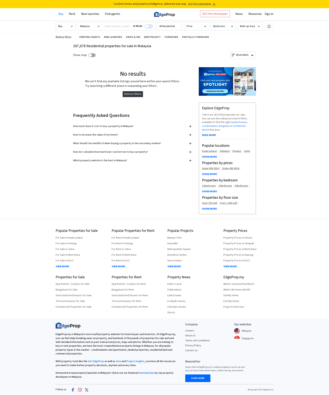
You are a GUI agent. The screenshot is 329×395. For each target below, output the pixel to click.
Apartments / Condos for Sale (72, 284)
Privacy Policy (193, 345)
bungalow (224, 126)
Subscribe (198, 378)
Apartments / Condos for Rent (129, 284)
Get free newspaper (199, 4)
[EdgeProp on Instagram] (80, 390)
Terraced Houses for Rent (126, 301)
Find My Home (231, 301)
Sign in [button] (269, 14)
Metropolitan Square (179, 249)
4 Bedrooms (241, 186)
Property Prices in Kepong (238, 255)
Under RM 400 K (231, 168)
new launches (146, 373)
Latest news (174, 295)
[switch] (92, 55)
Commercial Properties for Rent (130, 307)
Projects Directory (233, 307)
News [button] (239, 14)
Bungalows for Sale (66, 290)
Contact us (191, 350)
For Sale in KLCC (65, 261)
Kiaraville (172, 243)
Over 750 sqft (209, 203)
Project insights (135, 361)
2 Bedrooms (209, 186)
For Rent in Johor (121, 249)
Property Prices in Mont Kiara (239, 249)
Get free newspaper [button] (215, 14)
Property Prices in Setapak (238, 243)
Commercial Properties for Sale (74, 307)
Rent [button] (72, 14)
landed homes (239, 122)
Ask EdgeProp (96, 361)
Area (118, 361)
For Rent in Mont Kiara (124, 255)
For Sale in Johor (65, 249)
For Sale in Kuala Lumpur (69, 238)
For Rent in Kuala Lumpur (125, 238)
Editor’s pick (174, 284)
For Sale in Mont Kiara (68, 255)
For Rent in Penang (122, 243)
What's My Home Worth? (237, 290)
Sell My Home (231, 295)
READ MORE (209, 135)
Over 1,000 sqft (228, 203)
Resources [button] (255, 14)
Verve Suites (174, 261)
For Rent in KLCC (121, 261)
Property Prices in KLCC (236, 261)
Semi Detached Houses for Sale (74, 295)
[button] (169, 26)
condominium (209, 126)
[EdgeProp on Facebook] (73, 390)
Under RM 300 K (211, 168)
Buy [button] (60, 14)
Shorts (171, 312)
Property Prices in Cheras (237, 238)
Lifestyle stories (176, 307)
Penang (236, 151)
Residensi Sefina (176, 255)
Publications (174, 290)
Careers (189, 331)
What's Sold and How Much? (239, 284)
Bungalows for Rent (123, 290)
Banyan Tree (174, 238)
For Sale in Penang (66, 243)
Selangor (225, 151)
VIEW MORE (62, 266)
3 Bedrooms (225, 186)
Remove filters (132, 94)
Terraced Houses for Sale (70, 301)
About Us (190, 336)
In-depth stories (176, 301)
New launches (90, 14)
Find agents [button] (112, 14)
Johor (247, 151)
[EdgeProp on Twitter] (87, 390)
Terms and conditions (197, 340)
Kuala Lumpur (209, 151)
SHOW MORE (209, 157)
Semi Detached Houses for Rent (130, 295)
